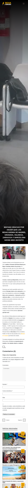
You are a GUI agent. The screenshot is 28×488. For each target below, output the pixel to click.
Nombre (5, 384)
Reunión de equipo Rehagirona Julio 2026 (14, 465)
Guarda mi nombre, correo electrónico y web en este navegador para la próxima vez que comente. (14, 408)
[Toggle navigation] (24, 3)
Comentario (5, 365)
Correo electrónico (8, 391)
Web (4, 397)
